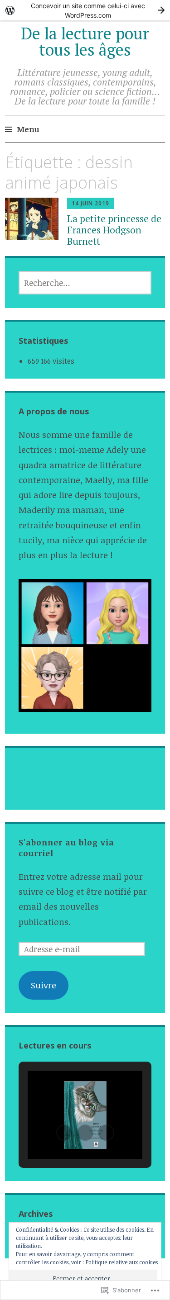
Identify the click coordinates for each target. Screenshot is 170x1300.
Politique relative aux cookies (122, 1262)
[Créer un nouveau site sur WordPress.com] (85, 10)
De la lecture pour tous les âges (85, 41)
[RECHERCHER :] (85, 282)
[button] (64, 1132)
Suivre (43, 985)
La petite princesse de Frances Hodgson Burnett (114, 229)
